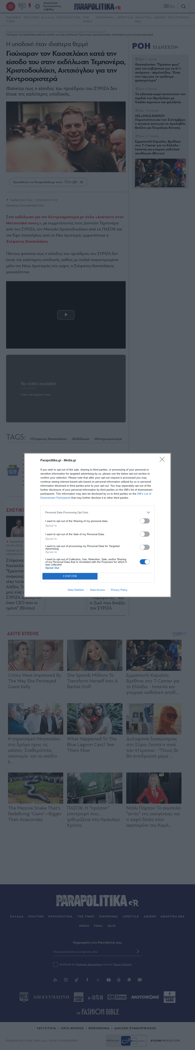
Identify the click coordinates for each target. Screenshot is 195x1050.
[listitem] (97, 512)
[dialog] (97, 525)
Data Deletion (76, 589)
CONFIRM (70, 576)
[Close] (163, 460)
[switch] (145, 520)
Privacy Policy (119, 589)
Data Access (97, 589)
